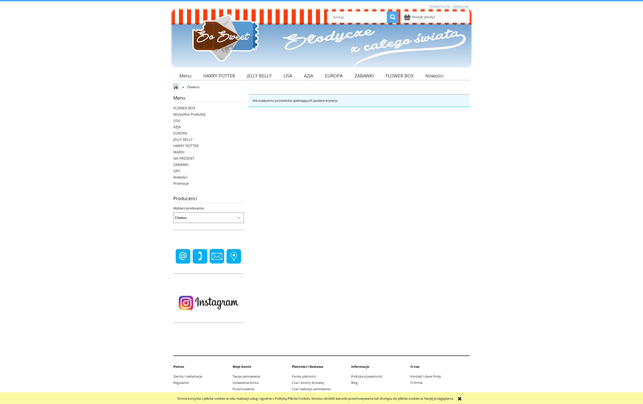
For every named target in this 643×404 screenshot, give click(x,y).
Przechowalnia (243, 389)
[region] (208, 256)
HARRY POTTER (186, 145)
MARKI (178, 152)
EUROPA (180, 133)
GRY (176, 170)
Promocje (181, 183)
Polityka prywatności (366, 376)
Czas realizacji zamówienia (311, 389)
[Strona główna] (223, 37)
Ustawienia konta (245, 382)
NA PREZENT (183, 158)
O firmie (416, 382)
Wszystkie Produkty (189, 114)
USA (176, 120)
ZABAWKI (181, 164)
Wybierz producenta (188, 208)
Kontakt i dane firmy (425, 376)
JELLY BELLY (183, 139)
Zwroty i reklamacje (187, 376)
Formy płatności (304, 376)
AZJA (177, 126)
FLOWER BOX (184, 108)
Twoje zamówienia (246, 376)
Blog (354, 382)
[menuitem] (185, 75)
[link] (208, 256)
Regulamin (181, 382)
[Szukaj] (392, 17)
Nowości (180, 177)
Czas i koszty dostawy (308, 382)
